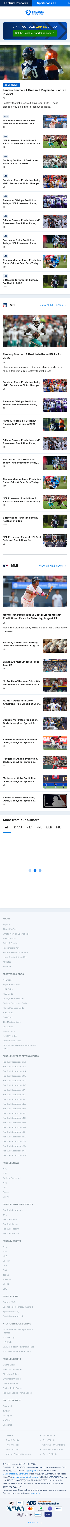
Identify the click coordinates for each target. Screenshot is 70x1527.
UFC (5, 1188)
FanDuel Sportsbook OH (14, 1132)
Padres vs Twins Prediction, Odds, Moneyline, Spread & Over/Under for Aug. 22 (19, 800)
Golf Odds (8, 1017)
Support (7, 925)
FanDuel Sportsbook (13, 1210)
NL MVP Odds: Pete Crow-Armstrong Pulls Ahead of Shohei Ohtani (22, 703)
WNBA (6, 1284)
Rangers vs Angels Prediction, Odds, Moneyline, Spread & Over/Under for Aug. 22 (20, 762)
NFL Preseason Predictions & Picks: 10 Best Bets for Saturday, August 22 (21, 143)
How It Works (9, 939)
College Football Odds (14, 999)
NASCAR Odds (10, 1036)
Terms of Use (12, 1450)
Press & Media (50, 1454)
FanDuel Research (16, 3)
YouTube (7, 1420)
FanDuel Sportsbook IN (14, 1099)
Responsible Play (11, 948)
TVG (5, 1215)
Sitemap (7, 967)
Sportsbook (44, 3)
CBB (5, 1289)
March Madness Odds (13, 1008)
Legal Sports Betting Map (15, 957)
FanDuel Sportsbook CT (14, 1081)
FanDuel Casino (10, 1220)
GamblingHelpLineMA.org (15, 1474)
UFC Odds (8, 1027)
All (6, 827)
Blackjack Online (11, 1374)
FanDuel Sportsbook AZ (14, 1067)
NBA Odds (8, 989)
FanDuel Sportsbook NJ (14, 1123)
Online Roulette (10, 1384)
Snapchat (7, 1425)
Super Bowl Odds (11, 985)
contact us (36, 1493)
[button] (35, 33)
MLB (49, 827)
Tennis (6, 1275)
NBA (29, 827)
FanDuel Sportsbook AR (14, 1062)
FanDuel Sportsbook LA (14, 1104)
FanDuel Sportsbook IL (14, 1095)
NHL (39, 827)
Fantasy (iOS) (9, 1302)
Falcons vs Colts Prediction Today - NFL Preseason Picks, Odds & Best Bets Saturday (20, 243)
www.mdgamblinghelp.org (25, 1477)
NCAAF (17, 827)
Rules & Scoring (10, 943)
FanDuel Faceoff (11, 1229)
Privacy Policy (12, 1445)
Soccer (6, 1192)
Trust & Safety (12, 1440)
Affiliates (7, 962)
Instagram (7, 1416)
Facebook (7, 1406)
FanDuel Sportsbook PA (14, 1137)
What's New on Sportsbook (16, 934)
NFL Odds (8, 980)
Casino (6, 1197)
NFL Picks (7, 1342)
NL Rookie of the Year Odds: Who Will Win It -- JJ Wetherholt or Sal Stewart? (22, 684)
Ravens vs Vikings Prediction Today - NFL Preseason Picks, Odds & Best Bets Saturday (20, 203)
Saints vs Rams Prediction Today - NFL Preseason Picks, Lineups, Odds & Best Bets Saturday (22, 183)
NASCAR (7, 1280)
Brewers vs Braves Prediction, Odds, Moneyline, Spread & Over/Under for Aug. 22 (20, 742)
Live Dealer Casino (12, 1379)
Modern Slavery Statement (16, 953)
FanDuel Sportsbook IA (14, 1090)
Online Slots (9, 1365)
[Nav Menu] (7, 13)
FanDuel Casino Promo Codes (17, 1393)
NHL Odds (8, 1013)
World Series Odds (12, 1041)
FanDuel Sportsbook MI (14, 1113)
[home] (34, 13)
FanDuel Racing (10, 1224)
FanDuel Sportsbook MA (14, 1109)
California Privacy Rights (53, 1445)
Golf (5, 1270)
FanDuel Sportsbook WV (15, 1156)
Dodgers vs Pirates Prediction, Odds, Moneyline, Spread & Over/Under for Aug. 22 (20, 723)
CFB (5, 1266)
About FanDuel (10, 929)
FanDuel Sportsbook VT (14, 1151)
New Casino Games (12, 1370)
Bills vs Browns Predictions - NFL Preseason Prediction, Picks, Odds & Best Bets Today (22, 223)
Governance (49, 1436)
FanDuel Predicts (11, 1234)
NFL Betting (9, 1338)
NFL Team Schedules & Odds (17, 1352)
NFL (58, 827)
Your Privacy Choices (53, 1450)
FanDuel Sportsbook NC (14, 1118)
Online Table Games (12, 1388)
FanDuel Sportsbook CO (14, 1076)
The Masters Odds (12, 1022)
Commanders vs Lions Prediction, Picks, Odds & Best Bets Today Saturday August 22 (22, 263)
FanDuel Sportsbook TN (14, 1141)
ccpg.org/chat (31, 1471)
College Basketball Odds (15, 1003)
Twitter (6, 1411)
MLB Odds (8, 994)
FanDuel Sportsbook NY (14, 1127)
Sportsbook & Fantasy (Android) (18, 1307)
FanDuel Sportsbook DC (14, 1085)
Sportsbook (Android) (13, 1316)
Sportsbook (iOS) (11, 1312)
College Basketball (12, 1178)
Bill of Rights (49, 1440)
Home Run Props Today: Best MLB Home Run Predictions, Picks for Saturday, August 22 (20, 123)
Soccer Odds (9, 1031)
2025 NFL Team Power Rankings (18, 1347)
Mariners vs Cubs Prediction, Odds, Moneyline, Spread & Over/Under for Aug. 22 (19, 781)
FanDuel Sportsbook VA (14, 1146)
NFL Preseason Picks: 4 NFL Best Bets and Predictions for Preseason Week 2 (22, 540)
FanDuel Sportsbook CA (14, 1071)
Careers (9, 1436)
